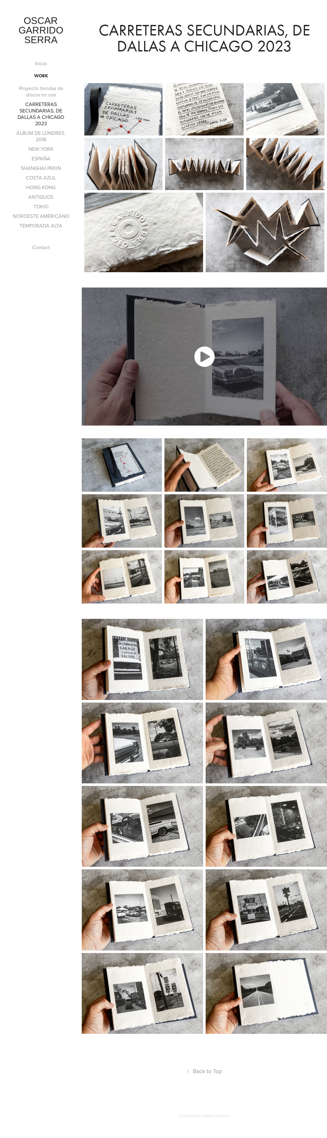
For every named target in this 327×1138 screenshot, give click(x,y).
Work (41, 76)
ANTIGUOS (40, 196)
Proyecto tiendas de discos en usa (41, 91)
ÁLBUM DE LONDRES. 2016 (40, 136)
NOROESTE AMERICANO (41, 215)
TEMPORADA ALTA (40, 225)
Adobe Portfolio (215, 1116)
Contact (41, 247)
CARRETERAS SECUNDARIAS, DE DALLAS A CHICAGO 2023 (41, 114)
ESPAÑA (41, 158)
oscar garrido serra (42, 30)
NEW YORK (41, 148)
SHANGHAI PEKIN (41, 168)
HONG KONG (41, 187)
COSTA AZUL (41, 177)
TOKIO (41, 206)
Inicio (41, 63)
